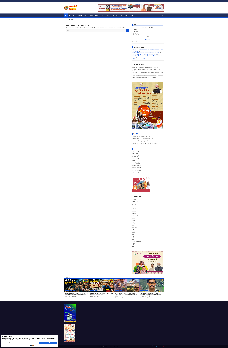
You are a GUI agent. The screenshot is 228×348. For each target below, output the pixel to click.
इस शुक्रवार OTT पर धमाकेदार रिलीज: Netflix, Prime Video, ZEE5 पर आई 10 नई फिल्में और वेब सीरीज (126, 295)
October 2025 (135, 169)
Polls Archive (135, 41)
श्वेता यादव (124, 297)
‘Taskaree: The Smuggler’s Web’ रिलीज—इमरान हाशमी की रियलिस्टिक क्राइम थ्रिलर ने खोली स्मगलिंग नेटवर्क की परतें (150, 295)
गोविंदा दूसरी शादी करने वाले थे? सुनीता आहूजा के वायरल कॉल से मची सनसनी (144, 54)
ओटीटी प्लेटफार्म (135, 215)
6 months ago (118, 297)
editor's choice (135, 201)
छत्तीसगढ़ (133, 220)
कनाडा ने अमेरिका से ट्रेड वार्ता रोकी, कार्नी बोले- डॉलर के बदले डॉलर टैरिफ (144, 77)
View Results (147, 39)
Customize (11, 342)
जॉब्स (121, 15)
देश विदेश (79, 15)
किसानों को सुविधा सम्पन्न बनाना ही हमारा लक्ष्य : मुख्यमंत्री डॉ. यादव (142, 138)
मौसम (102, 15)
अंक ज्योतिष (134, 208)
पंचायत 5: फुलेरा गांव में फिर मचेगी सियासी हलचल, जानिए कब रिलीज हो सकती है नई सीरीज (101, 294)
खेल (133, 217)
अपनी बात (74, 15)
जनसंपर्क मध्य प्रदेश (138, 134)
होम (69, 15)
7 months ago (143, 297)
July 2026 (134, 153)
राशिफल (133, 236)
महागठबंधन (136, 31)
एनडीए (135, 29)
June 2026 (134, 155)
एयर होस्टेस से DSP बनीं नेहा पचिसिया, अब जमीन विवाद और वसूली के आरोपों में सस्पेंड (145, 52)
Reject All (29, 342)
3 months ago (68, 296)
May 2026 (134, 156)
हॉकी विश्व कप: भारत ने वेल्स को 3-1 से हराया (139, 58)
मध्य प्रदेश (91, 15)
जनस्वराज (136, 33)
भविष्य (85, 15)
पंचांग (133, 225)
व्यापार (117, 15)
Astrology (134, 199)
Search (127, 30)
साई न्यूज (107, 15)
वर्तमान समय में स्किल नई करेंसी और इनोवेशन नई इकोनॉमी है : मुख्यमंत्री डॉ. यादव (145, 143)
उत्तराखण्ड (134, 213)
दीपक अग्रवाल (75, 296)
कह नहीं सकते (136, 34)
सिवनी (113, 15)
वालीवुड (133, 237)
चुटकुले (133, 218)
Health (133, 203)
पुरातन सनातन (134, 227)
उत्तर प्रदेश (134, 211)
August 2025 (134, 172)
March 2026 (134, 160)
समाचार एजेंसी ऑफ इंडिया (136, 241)
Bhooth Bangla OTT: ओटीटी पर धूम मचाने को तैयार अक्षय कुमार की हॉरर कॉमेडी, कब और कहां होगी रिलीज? (76, 294)
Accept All (48, 342)
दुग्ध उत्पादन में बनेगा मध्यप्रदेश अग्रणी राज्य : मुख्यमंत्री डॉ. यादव (142, 141)
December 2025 (135, 165)
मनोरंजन (96, 15)
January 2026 (135, 163)
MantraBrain (115, 346)
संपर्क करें (132, 15)
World (133, 206)
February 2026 (135, 162)
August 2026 (134, 151)
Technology (134, 204)
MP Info (126, 15)
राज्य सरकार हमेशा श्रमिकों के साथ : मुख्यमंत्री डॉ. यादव (141, 136)
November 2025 (135, 167)
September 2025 (135, 170)
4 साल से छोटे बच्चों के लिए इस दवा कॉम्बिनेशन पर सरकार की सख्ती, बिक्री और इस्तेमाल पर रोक (147, 75)
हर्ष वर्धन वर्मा (100, 296)
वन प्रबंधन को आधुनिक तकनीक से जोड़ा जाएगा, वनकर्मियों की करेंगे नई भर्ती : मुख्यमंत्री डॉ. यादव (147, 140)
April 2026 (134, 158)
